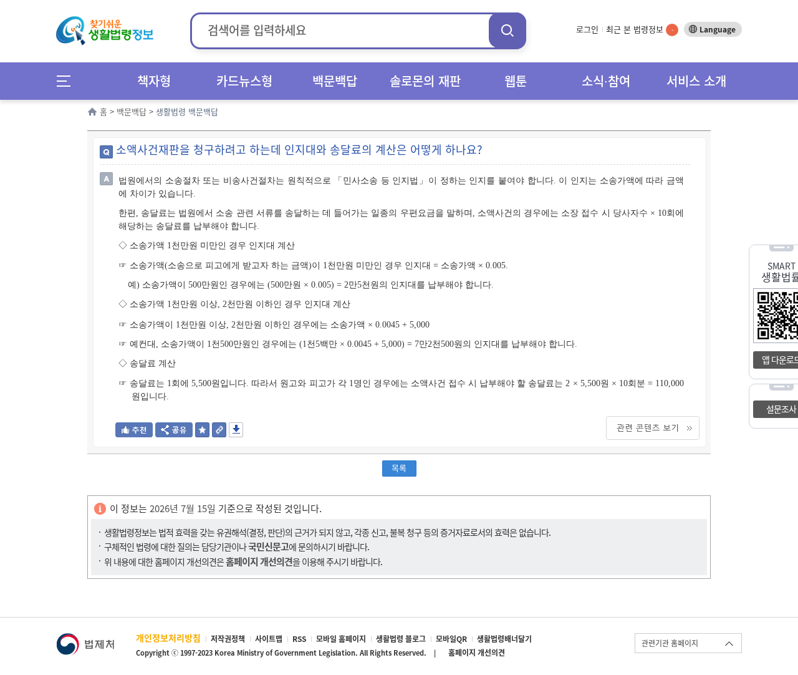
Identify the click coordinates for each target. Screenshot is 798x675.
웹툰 (515, 81)
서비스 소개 (696, 81)
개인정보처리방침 (168, 637)
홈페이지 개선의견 (476, 652)
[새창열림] (85, 639)
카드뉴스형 (244, 81)
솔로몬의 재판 (425, 81)
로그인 (587, 29)
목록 (399, 467)
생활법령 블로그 (401, 638)
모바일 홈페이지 (341, 638)
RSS (299, 638)
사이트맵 (268, 638)
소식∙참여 (606, 81)
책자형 (154, 81)
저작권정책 (228, 638)
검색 (507, 30)
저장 (236, 429)
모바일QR (451, 638)
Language (717, 29)
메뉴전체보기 (68, 81)
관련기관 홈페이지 (670, 643)
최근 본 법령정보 (639, 29)
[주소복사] (219, 433)
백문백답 (334, 81)
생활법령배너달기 (504, 638)
